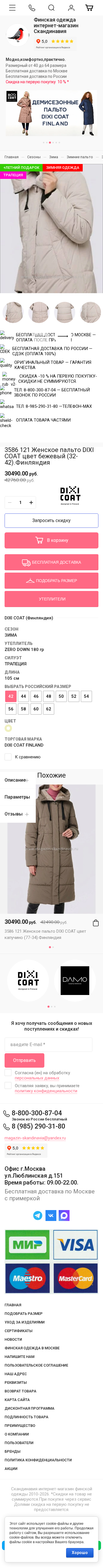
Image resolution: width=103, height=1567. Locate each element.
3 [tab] (50, 142)
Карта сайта (17, 1400)
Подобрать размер (24, 1313)
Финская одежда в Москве (32, 1348)
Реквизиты (16, 1382)
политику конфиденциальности (46, 1090)
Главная (13, 1305)
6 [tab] (59, 142)
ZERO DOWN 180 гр (24, 649)
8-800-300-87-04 (37, 1113)
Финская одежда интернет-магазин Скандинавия (56, 25)
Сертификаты (19, 1331)
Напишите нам (19, 1357)
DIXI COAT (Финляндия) (29, 618)
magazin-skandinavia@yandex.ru (35, 1138)
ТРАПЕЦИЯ (16, 663)
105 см (12, 678)
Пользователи (19, 1443)
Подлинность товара (26, 1417)
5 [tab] (56, 142)
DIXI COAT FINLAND (24, 745)
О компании (17, 1434)
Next (63, 336)
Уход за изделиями (25, 1322)
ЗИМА (11, 635)
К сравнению (28, 757)
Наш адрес (16, 1374)
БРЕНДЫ (13, 1451)
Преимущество (20, 1425)
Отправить (24, 1060)
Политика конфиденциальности (38, 1460)
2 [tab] (46, 142)
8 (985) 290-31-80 (38, 1126)
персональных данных (37, 1078)
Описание (15, 780)
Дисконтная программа (29, 1408)
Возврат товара (20, 1391)
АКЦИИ (11, 1468)
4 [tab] (53, 142)
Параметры (17, 797)
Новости (13, 1339)
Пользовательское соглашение (36, 1365)
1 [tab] (43, 142)
